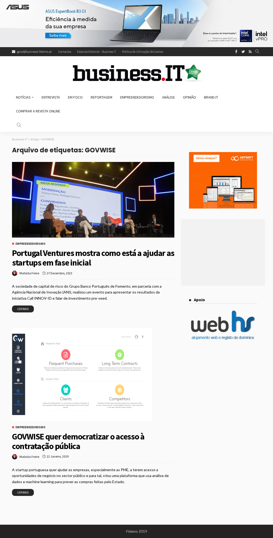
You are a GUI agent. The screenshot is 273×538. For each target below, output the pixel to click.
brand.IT (211, 97)
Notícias (23, 97)
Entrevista (51, 97)
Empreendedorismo (137, 97)
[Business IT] (136, 73)
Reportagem (101, 97)
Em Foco (75, 97)
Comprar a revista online (38, 111)
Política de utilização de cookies (142, 52)
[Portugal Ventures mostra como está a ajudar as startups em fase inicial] (93, 200)
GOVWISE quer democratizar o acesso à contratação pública (78, 441)
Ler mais (23, 309)
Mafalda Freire (29, 273)
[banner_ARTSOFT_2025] (223, 179)
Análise (168, 97)
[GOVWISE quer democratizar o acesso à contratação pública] (82, 374)
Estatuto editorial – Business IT (96, 52)
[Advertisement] (223, 252)
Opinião (189, 97)
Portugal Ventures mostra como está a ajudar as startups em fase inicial (93, 258)
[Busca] (257, 51)
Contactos (64, 52)
